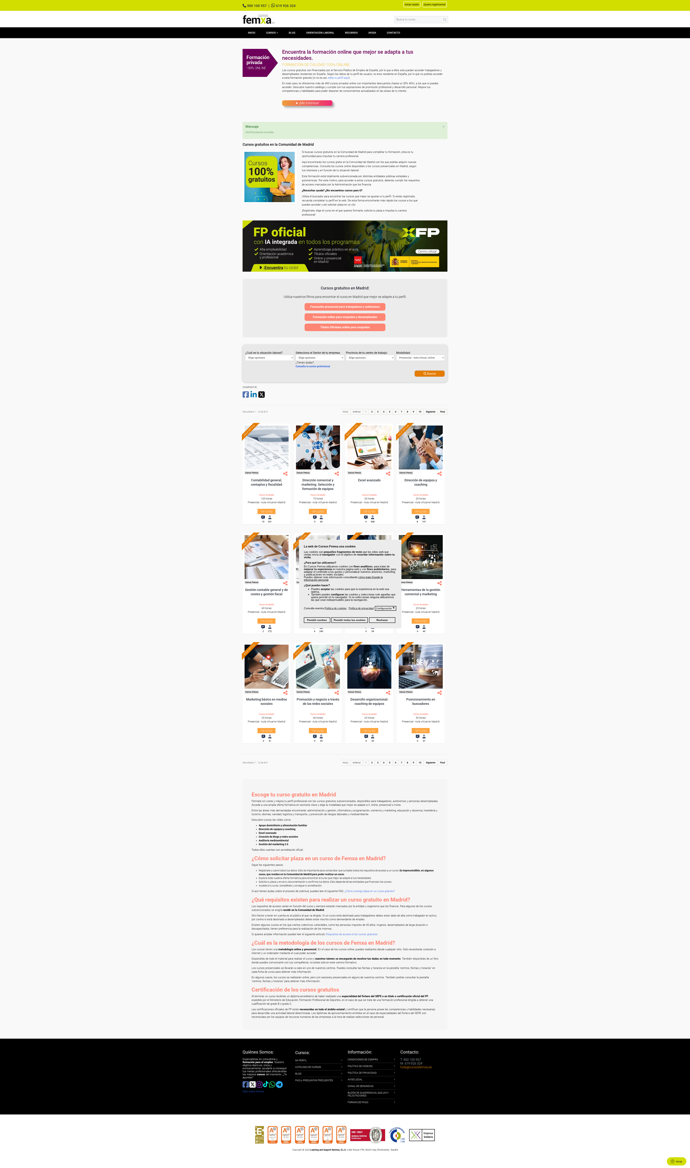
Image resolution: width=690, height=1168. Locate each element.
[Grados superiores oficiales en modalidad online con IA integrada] (345, 245)
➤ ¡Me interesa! (307, 103)
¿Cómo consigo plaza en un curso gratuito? (369, 891)
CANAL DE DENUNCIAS (360, 1086)
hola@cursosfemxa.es (416, 1067)
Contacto (393, 32)
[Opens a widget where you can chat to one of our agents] (676, 1161)
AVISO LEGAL (355, 1079)
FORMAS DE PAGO (358, 1102)
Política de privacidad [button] (361, 608)
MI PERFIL (301, 1060)
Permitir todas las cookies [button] (349, 620)
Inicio (251, 32)
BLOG (298, 1073)
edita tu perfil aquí (338, 77)
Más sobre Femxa (253, 1091)
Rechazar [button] (382, 620)
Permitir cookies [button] (317, 620)
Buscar (431, 373)
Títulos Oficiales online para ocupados (345, 327)
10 (420, 411)
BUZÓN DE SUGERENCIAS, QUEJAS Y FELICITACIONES (368, 1094)
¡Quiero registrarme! (435, 4)
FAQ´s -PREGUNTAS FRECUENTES (314, 1080)
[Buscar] (444, 19)
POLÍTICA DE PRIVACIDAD (362, 1072)
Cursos (271, 32)
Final (442, 411)
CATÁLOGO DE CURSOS (308, 1067)
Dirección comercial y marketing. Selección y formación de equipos (318, 484)
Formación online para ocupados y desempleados (345, 317)
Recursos (351, 32)
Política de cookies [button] (336, 608)
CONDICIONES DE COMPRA (363, 1059)
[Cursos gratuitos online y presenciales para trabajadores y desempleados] (259, 19)
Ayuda (372, 32)
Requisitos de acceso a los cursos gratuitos (352, 934)
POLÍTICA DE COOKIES (360, 1066)
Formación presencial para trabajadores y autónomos (345, 306)
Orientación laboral (320, 32)
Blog (292, 32)
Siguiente (430, 411)
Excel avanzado (369, 480)
